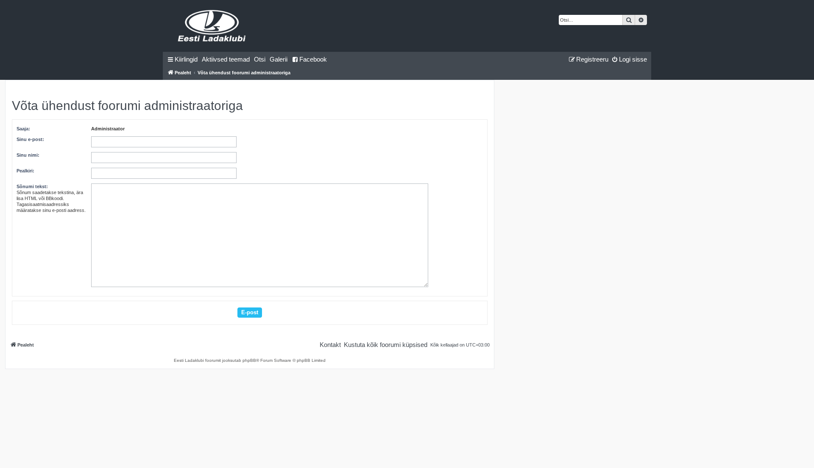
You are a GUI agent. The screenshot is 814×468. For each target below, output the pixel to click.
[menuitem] (226, 59)
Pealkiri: (25, 170)
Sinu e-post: (30, 139)
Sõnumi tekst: (32, 186)
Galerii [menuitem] (278, 59)
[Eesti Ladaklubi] (212, 26)
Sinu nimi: (28, 155)
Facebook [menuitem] (313, 59)
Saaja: (23, 128)
